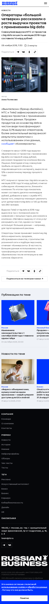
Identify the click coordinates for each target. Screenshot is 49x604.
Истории (5, 445)
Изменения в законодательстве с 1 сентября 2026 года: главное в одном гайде (17, 334)
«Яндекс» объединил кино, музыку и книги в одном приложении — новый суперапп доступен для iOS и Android (17, 393)
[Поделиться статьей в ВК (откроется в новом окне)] (23, 52)
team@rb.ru (7, 538)
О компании (7, 424)
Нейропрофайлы (10, 454)
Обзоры (5, 459)
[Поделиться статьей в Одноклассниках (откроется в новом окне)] (29, 52)
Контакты (6, 428)
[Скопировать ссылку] (35, 52)
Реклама (5, 479)
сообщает (8, 144)
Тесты (4, 468)
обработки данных (37, 587)
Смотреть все (8, 518)
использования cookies (13, 587)
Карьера (5, 498)
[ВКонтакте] (9, 545)
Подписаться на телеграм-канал (23, 279)
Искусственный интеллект (15, 484)
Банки (4, 489)
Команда (6, 419)
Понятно (24, 598)
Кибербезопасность (12, 503)
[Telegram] (3, 545)
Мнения (5, 449)
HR (2, 512)
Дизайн (5, 507)
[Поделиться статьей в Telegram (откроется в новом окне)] (17, 52)
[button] (46, 3)
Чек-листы (6, 463)
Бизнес (5, 493)
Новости (5, 10)
